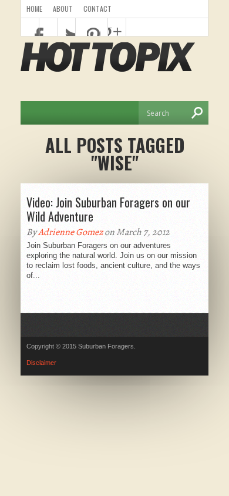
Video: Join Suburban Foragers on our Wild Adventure (108, 209)
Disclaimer (41, 362)
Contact (97, 9)
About (63, 9)
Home (34, 9)
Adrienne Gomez (70, 232)
